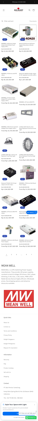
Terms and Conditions (10, 331)
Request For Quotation (10, 348)
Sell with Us (7, 372)
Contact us (7, 327)
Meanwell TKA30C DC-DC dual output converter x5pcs (8, 183)
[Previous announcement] (3, 2)
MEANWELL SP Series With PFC (26, 102)
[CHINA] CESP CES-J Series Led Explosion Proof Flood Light (9, 155)
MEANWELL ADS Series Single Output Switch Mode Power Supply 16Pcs (8, 45)
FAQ (5, 364)
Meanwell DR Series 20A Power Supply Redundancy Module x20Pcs (27, 45)
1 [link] (6, 254)
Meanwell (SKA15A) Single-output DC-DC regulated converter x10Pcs (27, 74)
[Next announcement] (35, 2)
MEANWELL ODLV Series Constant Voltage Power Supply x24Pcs (9, 127)
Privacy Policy (8, 335)
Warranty (6, 359)
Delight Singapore (9, 339)
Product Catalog (8, 368)
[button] (4, 10)
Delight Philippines (9, 343)
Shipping (6, 376)
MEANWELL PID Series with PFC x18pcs (9, 74)
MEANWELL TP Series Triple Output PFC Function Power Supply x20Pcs (8, 99)
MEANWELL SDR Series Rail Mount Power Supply (9, 240)
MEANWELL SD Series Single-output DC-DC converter (26, 240)
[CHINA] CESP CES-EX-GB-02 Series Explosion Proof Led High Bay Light (27, 156)
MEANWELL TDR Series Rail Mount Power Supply (27, 183)
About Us (6, 322)
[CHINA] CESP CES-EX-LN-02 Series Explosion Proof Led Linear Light (27, 128)
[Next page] (31, 254)
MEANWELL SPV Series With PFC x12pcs (9, 212)
